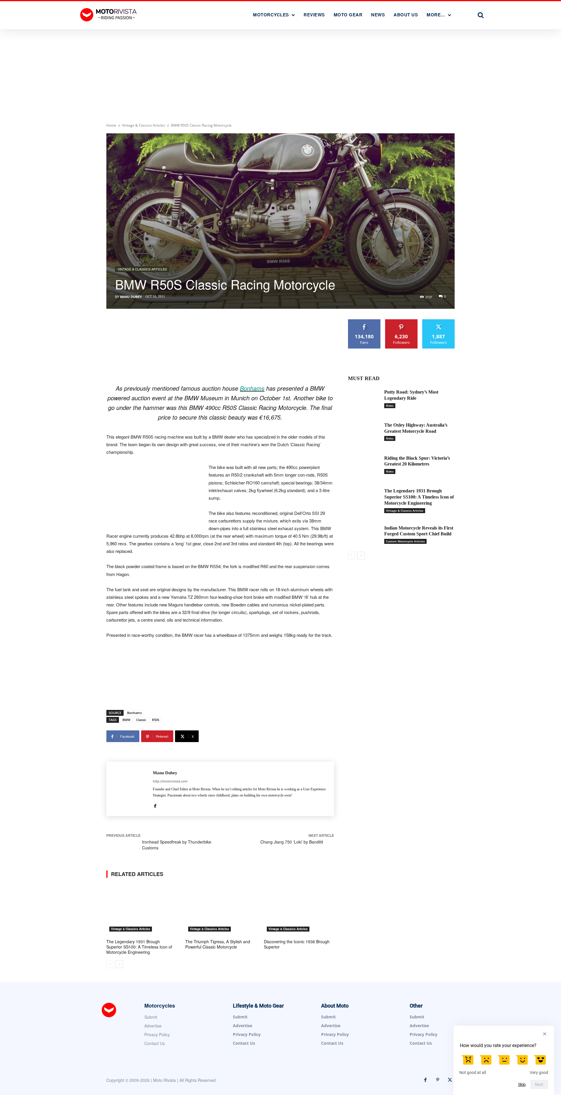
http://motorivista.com (170, 781)
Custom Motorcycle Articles (405, 541)
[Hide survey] (544, 1033)
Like (364, 321)
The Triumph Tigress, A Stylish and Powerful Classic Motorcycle (217, 944)
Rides (390, 405)
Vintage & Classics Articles (143, 125)
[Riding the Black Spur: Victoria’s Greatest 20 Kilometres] (364, 465)
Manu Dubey (131, 296)
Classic (141, 720)
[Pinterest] (437, 1080)
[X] (450, 1080)
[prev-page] (110, 964)
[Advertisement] (280, 73)
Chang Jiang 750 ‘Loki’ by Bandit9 (291, 842)
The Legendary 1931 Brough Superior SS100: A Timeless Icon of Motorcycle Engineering (139, 947)
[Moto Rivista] (109, 14)
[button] (480, 15)
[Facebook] (155, 805)
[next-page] (119, 964)
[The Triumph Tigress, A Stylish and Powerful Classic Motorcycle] (220, 909)
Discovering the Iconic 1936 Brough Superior (297, 944)
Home (111, 125)
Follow (401, 321)
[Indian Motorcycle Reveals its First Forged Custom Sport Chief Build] (364, 535)
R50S (155, 720)
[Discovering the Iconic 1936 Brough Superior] (299, 909)
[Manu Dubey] (129, 789)
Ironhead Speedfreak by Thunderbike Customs (176, 845)
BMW (126, 720)
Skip (522, 1084)
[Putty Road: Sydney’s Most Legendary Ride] (364, 399)
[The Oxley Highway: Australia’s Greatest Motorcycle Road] (364, 432)
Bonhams (252, 388)
